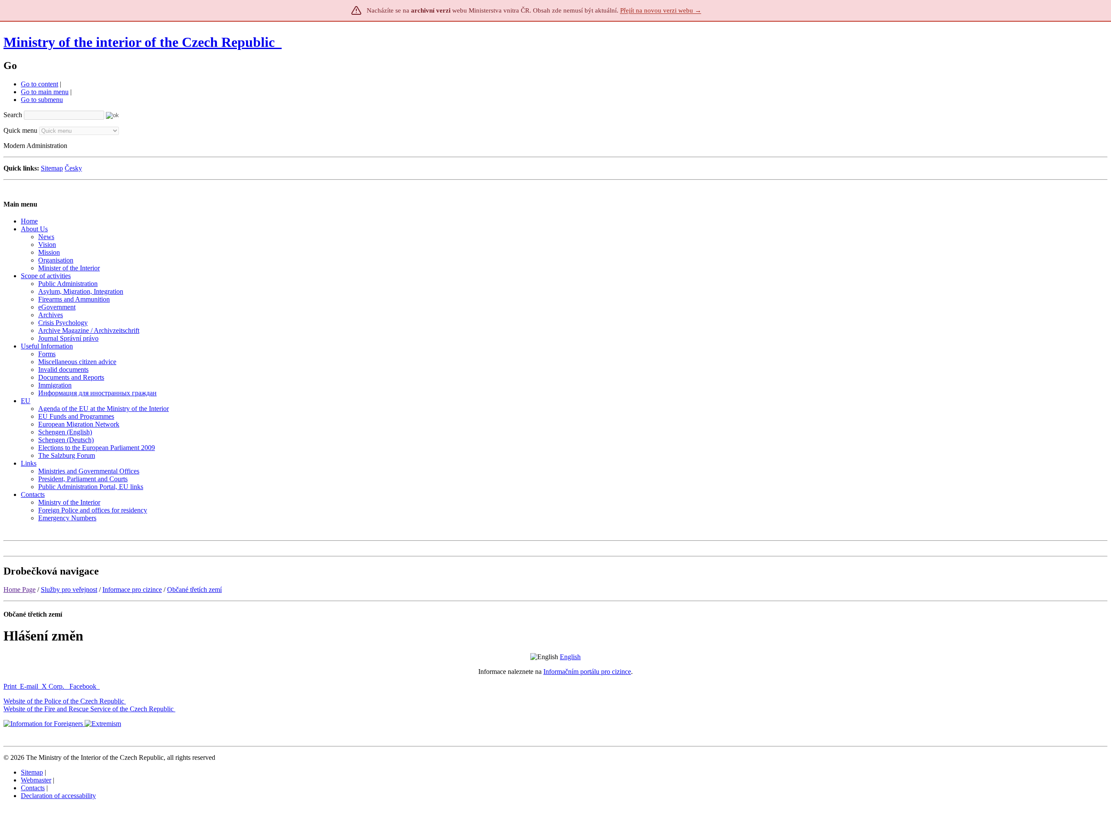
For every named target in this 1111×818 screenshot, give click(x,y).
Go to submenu (42, 99)
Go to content (39, 84)
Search (12, 114)
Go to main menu (45, 91)
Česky (73, 168)
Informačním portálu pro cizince (587, 671)
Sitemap (52, 168)
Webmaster (36, 780)
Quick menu (20, 130)
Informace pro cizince (132, 589)
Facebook (83, 686)
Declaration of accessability (58, 795)
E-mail (29, 686)
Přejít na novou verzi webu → (660, 10)
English (570, 656)
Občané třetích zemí (194, 589)
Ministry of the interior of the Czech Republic (139, 42)
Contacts (33, 788)
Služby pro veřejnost (69, 589)
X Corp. (54, 686)
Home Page (19, 589)
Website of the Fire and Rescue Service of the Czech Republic (88, 709)
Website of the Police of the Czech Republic (63, 701)
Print (9, 686)
